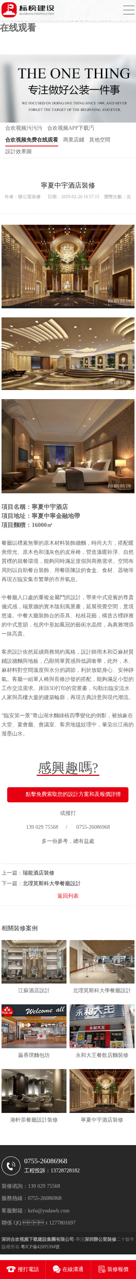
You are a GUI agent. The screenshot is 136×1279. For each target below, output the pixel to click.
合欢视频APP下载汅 (70, 128)
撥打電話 (28, 1269)
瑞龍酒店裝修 (38, 873)
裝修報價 (117, 1269)
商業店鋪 (73, 140)
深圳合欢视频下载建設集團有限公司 (38, 1239)
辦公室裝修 (29, 196)
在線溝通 (72, 1269)
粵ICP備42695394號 (40, 1246)
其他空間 (99, 140)
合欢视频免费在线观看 (31, 140)
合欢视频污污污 (23, 128)
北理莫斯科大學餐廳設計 (52, 883)
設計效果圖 (18, 151)
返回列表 (68, 896)
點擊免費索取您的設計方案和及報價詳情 (73, 794)
